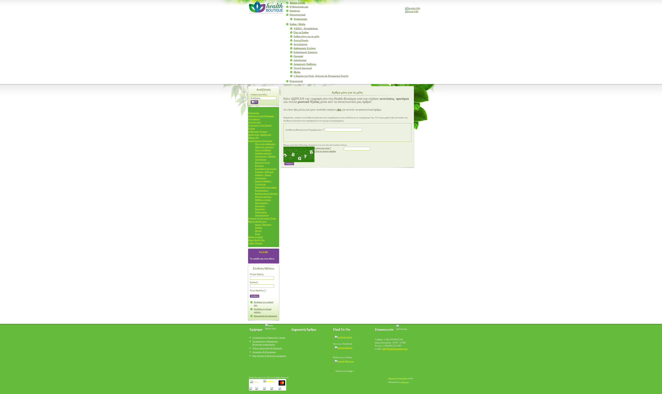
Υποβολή (289, 164)
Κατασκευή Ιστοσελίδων (398, 378)
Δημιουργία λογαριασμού (265, 316)
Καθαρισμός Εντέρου (305, 48)
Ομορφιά (298, 56)
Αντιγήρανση (300, 44)
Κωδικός (254, 282)
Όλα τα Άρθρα (301, 32)
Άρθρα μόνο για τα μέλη (306, 36)
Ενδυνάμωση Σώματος (305, 52)
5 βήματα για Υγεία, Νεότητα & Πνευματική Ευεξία (321, 76)
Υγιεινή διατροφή (303, 68)
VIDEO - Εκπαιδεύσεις (306, 28)
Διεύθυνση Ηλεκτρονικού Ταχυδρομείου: (305, 130)
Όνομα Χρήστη (257, 274)
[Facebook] (345, 337)
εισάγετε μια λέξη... (259, 94)
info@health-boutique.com (394, 348)
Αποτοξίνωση (301, 40)
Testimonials (300, 19)
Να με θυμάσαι (256, 290)
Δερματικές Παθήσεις (305, 64)
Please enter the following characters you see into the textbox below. (315, 145)
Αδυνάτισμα (300, 60)
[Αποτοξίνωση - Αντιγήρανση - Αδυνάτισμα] (266, 12)
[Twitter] (343, 347)
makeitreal (404, 382)
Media (297, 72)
